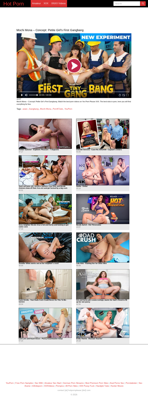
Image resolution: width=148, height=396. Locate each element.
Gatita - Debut (81, 186)
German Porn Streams (73, 383)
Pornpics (60, 386)
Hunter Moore (117, 386)
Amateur (36, 3)
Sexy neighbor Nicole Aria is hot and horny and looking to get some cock (44, 226)
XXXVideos (49, 386)
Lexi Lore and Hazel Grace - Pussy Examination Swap (41, 339)
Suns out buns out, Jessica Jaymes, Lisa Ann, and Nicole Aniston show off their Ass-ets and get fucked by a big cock (43, 187)
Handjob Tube (102, 386)
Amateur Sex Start (53, 383)
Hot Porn (13, 4)
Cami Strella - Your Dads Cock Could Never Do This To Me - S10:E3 (43, 301)
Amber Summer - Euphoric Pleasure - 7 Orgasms (39, 150)
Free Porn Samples (24, 383)
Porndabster (131, 383)
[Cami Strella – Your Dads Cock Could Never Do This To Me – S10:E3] (45, 284)
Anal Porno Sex (117, 383)
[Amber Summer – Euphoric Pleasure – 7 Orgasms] (45, 134)
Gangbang (34, 109)
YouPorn (68, 109)
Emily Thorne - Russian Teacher (89, 339)
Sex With (39, 383)
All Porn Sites (71, 386)
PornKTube (58, 109)
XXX (46, 3)
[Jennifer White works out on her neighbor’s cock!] (45, 247)
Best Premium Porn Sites (96, 383)
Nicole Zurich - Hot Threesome (88, 225)
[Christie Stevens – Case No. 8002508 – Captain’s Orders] (102, 134)
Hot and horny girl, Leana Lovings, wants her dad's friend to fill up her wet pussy (101, 301)
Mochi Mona (45, 109)
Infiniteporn (37, 386)
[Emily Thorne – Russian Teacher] (102, 323)
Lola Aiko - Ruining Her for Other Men (91, 263)
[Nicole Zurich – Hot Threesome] (102, 209)
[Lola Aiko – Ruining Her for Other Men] (102, 247)
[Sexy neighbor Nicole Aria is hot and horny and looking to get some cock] (45, 209)
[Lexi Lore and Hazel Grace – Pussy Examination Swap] (45, 323)
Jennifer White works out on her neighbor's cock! (39, 263)
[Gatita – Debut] (102, 170)
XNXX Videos (58, 3)
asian (25, 109)
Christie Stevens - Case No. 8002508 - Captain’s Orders (99, 150)
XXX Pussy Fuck (86, 386)
